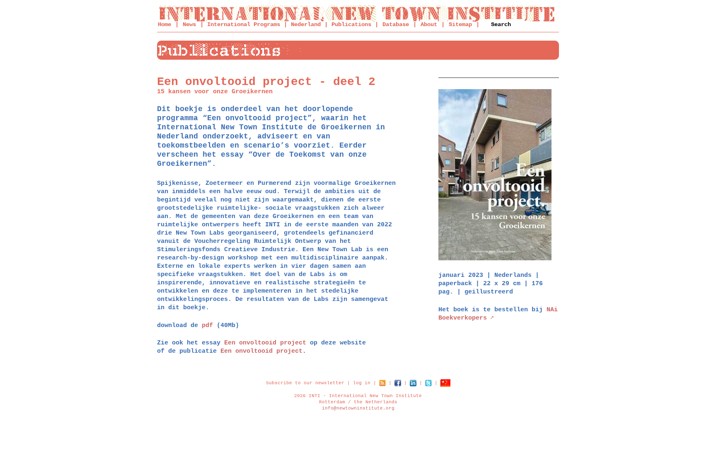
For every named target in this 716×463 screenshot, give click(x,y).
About (429, 24)
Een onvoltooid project (265, 343)
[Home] (358, 13)
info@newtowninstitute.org (358, 408)
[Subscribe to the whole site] (382, 383)
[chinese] (445, 383)
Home (164, 24)
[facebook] (397, 383)
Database (395, 24)
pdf (207, 325)
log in (361, 383)
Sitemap (460, 24)
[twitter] (428, 383)
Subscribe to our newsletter (305, 383)
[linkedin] (413, 383)
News (189, 24)
